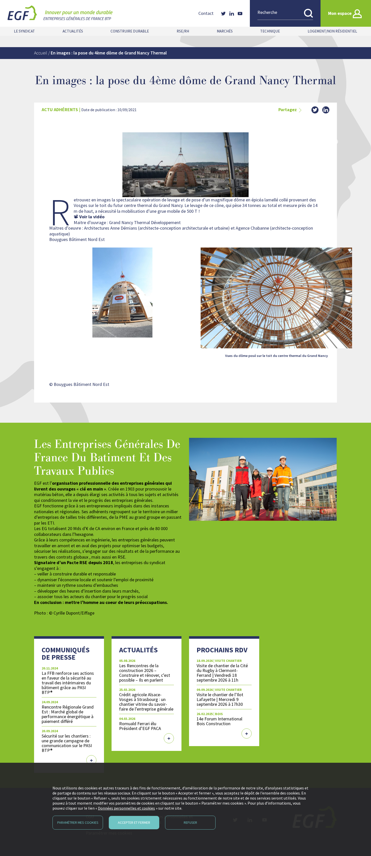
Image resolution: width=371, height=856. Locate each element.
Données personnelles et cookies (126, 808)
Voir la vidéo (91, 217)
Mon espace (340, 13)
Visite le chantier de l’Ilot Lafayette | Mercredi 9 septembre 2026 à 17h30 (220, 699)
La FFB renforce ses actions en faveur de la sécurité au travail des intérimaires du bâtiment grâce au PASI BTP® (68, 682)
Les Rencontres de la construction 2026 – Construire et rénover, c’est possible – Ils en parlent (144, 673)
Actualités (73, 31)
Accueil (40, 53)
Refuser (190, 822)
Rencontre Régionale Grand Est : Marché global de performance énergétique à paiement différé (68, 714)
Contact (206, 13)
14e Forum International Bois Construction (219, 721)
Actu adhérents (60, 109)
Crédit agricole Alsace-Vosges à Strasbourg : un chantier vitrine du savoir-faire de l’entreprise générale (146, 702)
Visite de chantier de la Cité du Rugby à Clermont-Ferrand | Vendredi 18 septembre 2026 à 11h (222, 673)
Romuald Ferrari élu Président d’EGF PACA (140, 726)
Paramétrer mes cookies (77, 822)
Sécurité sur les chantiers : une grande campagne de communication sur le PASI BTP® (67, 743)
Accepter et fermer (134, 822)
